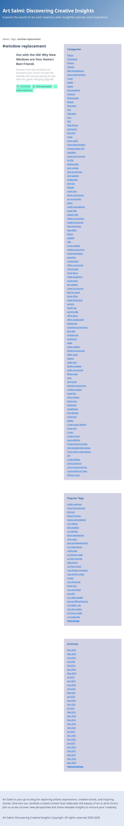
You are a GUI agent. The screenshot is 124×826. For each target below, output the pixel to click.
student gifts (72, 214)
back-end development (77, 543)
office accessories (75, 265)
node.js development (76, 519)
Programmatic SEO (75, 148)
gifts (69, 242)
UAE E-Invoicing (74, 463)
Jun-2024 (71, 661)
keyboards (72, 405)
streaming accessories (77, 327)
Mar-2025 (71, 758)
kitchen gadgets (74, 366)
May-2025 (71, 762)
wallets (70, 420)
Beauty (70, 102)
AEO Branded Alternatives (79, 448)
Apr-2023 (71, 704)
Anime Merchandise (76, 144)
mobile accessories (75, 249)
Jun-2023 (71, 743)
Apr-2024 (71, 681)
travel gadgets (73, 245)
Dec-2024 (71, 747)
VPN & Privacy (73, 475)
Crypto (70, 432)
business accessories (76, 385)
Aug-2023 (71, 685)
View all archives (75, 766)
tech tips (71, 183)
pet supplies (72, 284)
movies (70, 578)
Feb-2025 (71, 751)
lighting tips (72, 323)
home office (72, 296)
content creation (74, 389)
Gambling (71, 152)
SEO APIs (71, 133)
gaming (70, 304)
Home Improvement (42, 86)
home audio (72, 140)
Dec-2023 (71, 735)
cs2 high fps (72, 531)
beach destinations (75, 535)
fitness (70, 234)
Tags (13, 39)
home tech (72, 428)
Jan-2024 (71, 696)
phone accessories (75, 195)
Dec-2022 (71, 720)
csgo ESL (71, 593)
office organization (75, 319)
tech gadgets (73, 175)
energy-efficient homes (77, 601)
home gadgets (73, 346)
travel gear (72, 191)
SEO (69, 121)
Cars (69, 117)
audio (69, 343)
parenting (71, 257)
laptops (70, 358)
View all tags (73, 621)
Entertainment (73, 90)
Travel (70, 78)
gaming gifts (72, 311)
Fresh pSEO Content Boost (79, 451)
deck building (73, 527)
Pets (69, 109)
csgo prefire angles (75, 574)
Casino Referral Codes (77, 471)
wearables (72, 230)
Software (71, 94)
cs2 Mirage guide (75, 554)
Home (6, 39)
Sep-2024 (71, 700)
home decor (72, 273)
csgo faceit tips (74, 582)
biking (69, 203)
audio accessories (75, 370)
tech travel (72, 381)
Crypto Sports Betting (76, 424)
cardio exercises (74, 504)
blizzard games (74, 516)
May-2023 (71, 654)
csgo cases (72, 539)
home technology (75, 253)
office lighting (73, 397)
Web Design (72, 125)
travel (69, 137)
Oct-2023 (71, 665)
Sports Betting (73, 440)
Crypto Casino (73, 436)
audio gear (72, 362)
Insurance (71, 105)
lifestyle (70, 187)
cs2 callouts (72, 523)
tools (69, 378)
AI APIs (70, 160)
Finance (70, 63)
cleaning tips (72, 269)
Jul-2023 (70, 677)
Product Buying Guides (77, 444)
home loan (72, 586)
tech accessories (74, 172)
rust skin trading (74, 609)
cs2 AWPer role (74, 605)
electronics (72, 401)
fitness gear (72, 374)
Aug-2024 (71, 657)
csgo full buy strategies (77, 570)
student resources (75, 222)
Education (71, 113)
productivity (72, 179)
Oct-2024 (71, 689)
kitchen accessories (76, 350)
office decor (72, 315)
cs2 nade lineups (74, 547)
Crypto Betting (73, 459)
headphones (72, 409)
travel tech (72, 416)
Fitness (70, 55)
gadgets (70, 238)
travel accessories (75, 288)
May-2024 (71, 673)
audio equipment (74, 276)
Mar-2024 (71, 716)
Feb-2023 (71, 692)
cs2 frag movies (74, 566)
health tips (72, 308)
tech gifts (71, 331)
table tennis (72, 562)
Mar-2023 (71, 724)
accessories (72, 280)
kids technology (74, 226)
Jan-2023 (71, 731)
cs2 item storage (74, 558)
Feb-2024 (71, 712)
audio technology (75, 300)
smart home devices (76, 508)
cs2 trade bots (73, 617)
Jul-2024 (70, 708)
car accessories (74, 199)
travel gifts (72, 210)
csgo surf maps (74, 589)
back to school (73, 292)
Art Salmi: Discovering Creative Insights (48, 10)
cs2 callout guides (75, 597)
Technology (72, 59)
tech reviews (72, 168)
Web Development (75, 70)
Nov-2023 (71, 650)
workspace (72, 339)
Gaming (70, 67)
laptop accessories (75, 218)
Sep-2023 (71, 727)
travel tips (71, 393)
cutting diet (72, 551)
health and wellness (76, 207)
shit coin (71, 512)
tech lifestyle (72, 413)
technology (72, 129)
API (68, 455)
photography (73, 164)
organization (72, 261)
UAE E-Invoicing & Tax (77, 467)
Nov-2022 (71, 739)
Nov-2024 (71, 669)
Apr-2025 (71, 755)
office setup (72, 354)
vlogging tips (72, 335)
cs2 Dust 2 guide (74, 613)
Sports (70, 86)
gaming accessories (76, 156)
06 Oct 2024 (23, 86)
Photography (73, 98)
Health (70, 82)
